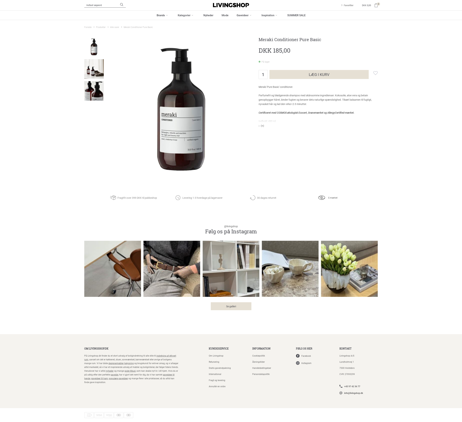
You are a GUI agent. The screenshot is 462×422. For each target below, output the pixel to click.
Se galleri (231, 306)
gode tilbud (130, 370)
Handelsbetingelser (261, 367)
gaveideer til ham (99, 378)
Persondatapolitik (261, 374)
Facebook (306, 355)
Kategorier (184, 15)
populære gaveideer (118, 378)
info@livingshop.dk (353, 393)
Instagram (306, 363)
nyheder (110, 370)
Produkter (101, 27)
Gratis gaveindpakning (220, 367)
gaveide (114, 374)
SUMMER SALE (296, 15)
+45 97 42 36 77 (352, 386)
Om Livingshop (216, 355)
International (215, 374)
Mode (225, 15)
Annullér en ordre (217, 386)
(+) (262, 125)
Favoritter (348, 5)
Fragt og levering (217, 380)
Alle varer (114, 27)
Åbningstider (258, 361)
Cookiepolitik (258, 355)
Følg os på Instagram (231, 230)
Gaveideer (243, 15)
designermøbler (115, 363)
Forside (87, 27)
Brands (161, 15)
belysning (129, 363)
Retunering (214, 361)
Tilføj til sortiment (373, 73)
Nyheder (208, 15)
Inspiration (267, 15)
